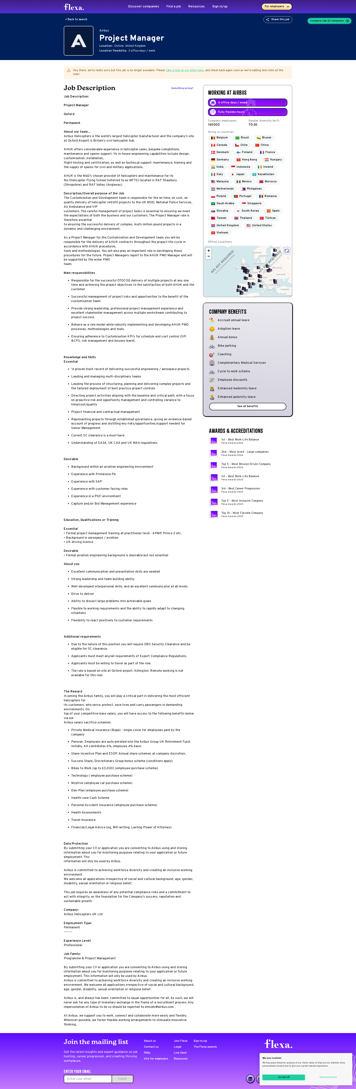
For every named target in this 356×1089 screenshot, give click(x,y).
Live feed (180, 1053)
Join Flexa (180, 1041)
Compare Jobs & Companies (327, 20)
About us (150, 1041)
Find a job (174, 7)
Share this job (280, 19)
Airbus (104, 31)
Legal (177, 1047)
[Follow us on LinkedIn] (250, 1079)
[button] (274, 255)
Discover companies (143, 7)
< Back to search (76, 19)
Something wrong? (182, 88)
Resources (196, 7)
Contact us (151, 1047)
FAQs (147, 1053)
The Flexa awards (205, 1047)
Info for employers (156, 1059)
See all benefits (247, 406)
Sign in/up (220, 7)
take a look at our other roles (185, 70)
